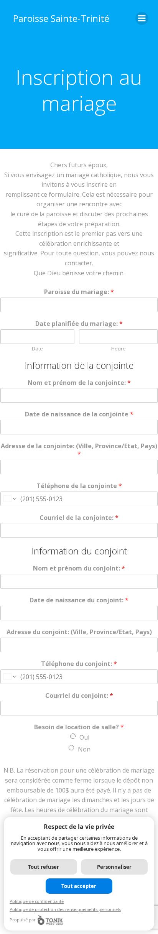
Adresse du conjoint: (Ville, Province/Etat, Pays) (79, 632)
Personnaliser (114, 866)
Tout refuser (43, 866)
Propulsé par (23, 919)
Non (84, 749)
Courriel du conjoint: (79, 696)
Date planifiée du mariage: (79, 324)
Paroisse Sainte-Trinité (61, 18)
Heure (118, 348)
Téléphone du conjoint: (79, 664)
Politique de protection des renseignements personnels (65, 909)
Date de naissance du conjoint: (79, 600)
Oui (84, 737)
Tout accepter (78, 886)
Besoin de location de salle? (79, 727)
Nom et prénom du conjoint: (79, 568)
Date (37, 348)
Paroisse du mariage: (79, 292)
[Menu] (141, 18)
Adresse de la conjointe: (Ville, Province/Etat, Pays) (79, 450)
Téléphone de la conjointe (79, 486)
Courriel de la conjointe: (79, 518)
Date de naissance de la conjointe (79, 414)
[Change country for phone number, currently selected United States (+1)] (9, 499)
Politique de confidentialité (37, 901)
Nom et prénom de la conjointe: (79, 383)
